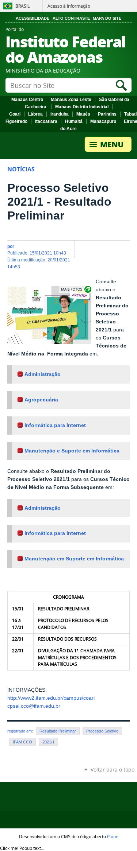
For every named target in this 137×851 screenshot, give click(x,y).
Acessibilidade (32, 18)
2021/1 (48, 742)
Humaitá (74, 121)
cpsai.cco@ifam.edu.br (33, 706)
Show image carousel (75, 289)
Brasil (22, 6)
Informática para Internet (55, 425)
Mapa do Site (107, 18)
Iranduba (59, 114)
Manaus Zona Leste (71, 99)
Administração (42, 374)
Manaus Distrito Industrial (82, 106)
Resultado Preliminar (57, 731)
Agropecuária (41, 400)
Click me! (22, 848)
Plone (112, 836)
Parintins (107, 114)
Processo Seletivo (102, 731)
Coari (14, 114)
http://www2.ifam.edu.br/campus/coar (50, 698)
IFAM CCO (22, 742)
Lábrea (35, 114)
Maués (83, 114)
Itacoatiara (46, 121)
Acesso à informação (68, 6)
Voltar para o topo (112, 769)
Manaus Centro (27, 99)
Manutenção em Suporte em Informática (74, 558)
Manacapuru (103, 121)
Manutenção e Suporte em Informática (71, 451)
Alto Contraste (71, 18)
